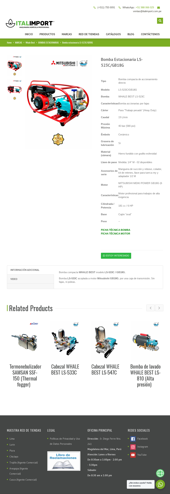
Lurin (12, 444)
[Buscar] (160, 21)
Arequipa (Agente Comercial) (18, 471)
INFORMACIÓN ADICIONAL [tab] (24, 269)
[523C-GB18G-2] (14, 89)
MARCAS (18, 42)
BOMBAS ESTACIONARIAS (48, 42)
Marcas (67, 34)
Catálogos (113, 34)
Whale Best (30, 42)
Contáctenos (150, 34)
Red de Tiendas (89, 34)
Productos (47, 34)
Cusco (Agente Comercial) (23, 479)
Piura (12, 450)
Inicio (29, 34)
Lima (11, 438)
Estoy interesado (117, 255)
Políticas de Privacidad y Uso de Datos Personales (65, 441)
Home (9, 42)
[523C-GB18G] (14, 65)
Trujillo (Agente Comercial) (23, 462)
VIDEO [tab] (13, 279)
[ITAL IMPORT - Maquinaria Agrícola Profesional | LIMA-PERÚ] (29, 22)
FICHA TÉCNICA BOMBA (115, 229)
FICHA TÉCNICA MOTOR (115, 233)
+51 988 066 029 (145, 7)
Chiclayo (13, 456)
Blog (131, 34)
